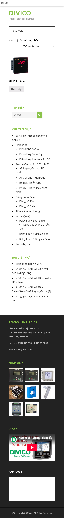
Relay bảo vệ (23, 216)
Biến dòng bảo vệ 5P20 (29, 263)
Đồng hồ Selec (27, 206)
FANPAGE (15, 471)
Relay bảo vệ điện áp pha (33, 234)
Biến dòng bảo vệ (29, 149)
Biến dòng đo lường (31, 154)
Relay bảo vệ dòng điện (32, 220)
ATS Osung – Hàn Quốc (32, 177)
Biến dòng (21, 145)
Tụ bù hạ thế (23, 244)
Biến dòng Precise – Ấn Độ (34, 159)
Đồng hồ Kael (27, 201)
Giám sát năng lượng (28, 211)
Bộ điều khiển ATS (30, 182)
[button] (5, 3)
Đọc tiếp (16, 89)
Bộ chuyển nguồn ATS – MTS (33, 164)
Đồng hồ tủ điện (25, 197)
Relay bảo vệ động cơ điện (34, 239)
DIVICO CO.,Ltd (26, 512)
